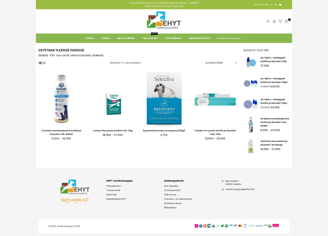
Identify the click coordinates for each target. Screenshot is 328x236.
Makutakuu (170, 207)
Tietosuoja (170, 194)
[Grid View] (40, 62)
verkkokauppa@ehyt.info (240, 189)
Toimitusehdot (172, 190)
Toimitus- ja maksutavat (178, 199)
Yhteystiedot (113, 186)
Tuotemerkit (113, 190)
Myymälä (111, 194)
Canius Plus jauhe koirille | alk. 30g (112, 130)
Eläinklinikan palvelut (229, 38)
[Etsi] (268, 21)
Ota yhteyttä (171, 186)
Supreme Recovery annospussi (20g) (164, 130)
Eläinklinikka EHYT (116, 199)
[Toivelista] (280, 21)
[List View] (44, 62)
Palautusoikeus (173, 203)
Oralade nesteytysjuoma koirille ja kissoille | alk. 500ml (275, 122)
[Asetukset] (274, 21)
